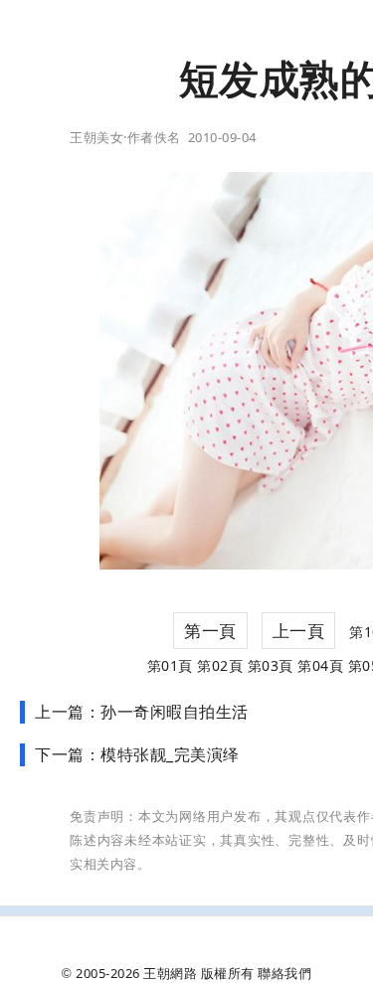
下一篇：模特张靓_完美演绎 (137, 754)
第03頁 (270, 665)
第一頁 (210, 630)
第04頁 (320, 665)
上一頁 (299, 630)
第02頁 (220, 665)
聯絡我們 (284, 973)
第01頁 (170, 665)
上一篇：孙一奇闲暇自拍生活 (142, 712)
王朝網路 (170, 973)
